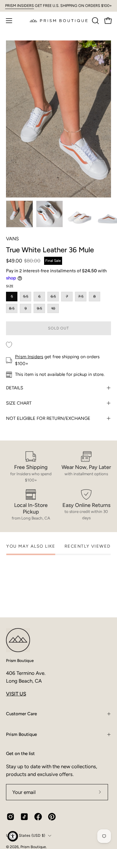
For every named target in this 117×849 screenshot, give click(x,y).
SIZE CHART (19, 403)
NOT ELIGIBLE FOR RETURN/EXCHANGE (48, 418)
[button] (95, 20)
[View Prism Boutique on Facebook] (38, 816)
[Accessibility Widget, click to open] (13, 836)
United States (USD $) (25, 835)
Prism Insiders (29, 356)
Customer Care (21, 713)
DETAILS (14, 388)
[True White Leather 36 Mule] (19, 214)
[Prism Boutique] (59, 20)
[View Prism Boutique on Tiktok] (24, 816)
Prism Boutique (20, 660)
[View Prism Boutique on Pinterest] (51, 816)
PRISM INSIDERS (19, 5)
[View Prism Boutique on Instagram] (10, 816)
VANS (12, 239)
